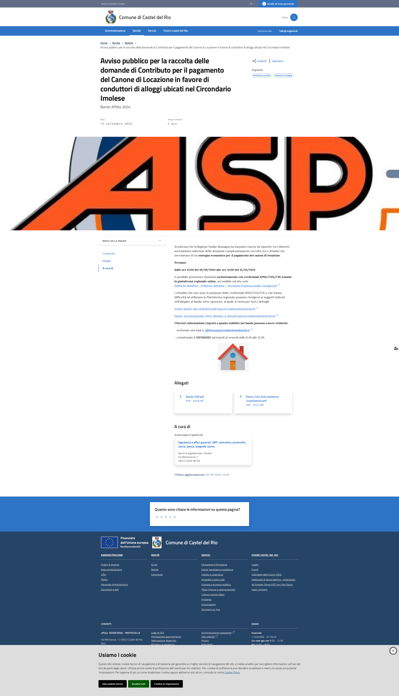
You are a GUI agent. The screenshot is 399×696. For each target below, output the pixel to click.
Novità (116, 43)
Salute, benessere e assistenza (217, 569)
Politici (104, 579)
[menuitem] (115, 31)
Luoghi (255, 564)
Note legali (207, 644)
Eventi (255, 569)
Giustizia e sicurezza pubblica (216, 584)
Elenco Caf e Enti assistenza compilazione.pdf (262, 401)
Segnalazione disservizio (163, 640)
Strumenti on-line (210, 609)
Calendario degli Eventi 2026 (266, 574)
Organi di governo (110, 564)
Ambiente (206, 599)
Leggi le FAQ (157, 633)
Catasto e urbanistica (212, 574)
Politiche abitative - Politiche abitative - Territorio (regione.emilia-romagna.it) (225, 285)
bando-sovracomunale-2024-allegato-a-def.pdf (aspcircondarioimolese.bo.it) (224, 316)
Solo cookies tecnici (112, 684)
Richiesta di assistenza (163, 644)
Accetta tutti (138, 684)
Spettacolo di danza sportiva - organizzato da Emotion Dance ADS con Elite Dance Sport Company (273, 584)
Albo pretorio (208, 636)
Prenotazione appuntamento (166, 636)
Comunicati (157, 574)
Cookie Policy (232, 672)
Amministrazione (112, 555)
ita (251, 3)
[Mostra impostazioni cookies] (396, 348)
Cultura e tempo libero (212, 594)
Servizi (205, 555)
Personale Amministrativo (114, 584)
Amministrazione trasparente (216, 633)
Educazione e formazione (214, 564)
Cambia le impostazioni (166, 684)
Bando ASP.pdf (195, 399)
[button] (294, 17)
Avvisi (154, 564)
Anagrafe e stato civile (213, 579)
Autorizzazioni (208, 604)
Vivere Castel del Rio (265, 555)
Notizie (129, 43)
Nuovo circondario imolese (113, 3)
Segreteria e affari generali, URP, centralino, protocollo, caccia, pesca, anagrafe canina (212, 444)
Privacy (205, 640)
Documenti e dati (110, 589)
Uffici (103, 574)
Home (104, 43)
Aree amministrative (111, 569)
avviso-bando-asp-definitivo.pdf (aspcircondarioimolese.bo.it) (214, 308)
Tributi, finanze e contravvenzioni (218, 589)
